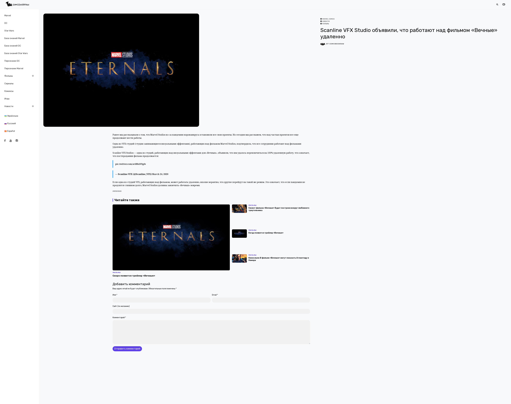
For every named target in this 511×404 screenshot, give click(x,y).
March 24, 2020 (160, 174)
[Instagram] (17, 141)
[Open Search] (497, 4)
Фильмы (8, 76)
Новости (8, 106)
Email (215, 295)
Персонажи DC (12, 61)
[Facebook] (4, 141)
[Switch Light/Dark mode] (503, 4)
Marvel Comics (328, 19)
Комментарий (119, 317)
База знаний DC (12, 45)
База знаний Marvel (14, 38)
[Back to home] (501, 398)
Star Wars (9, 30)
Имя (115, 295)
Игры (6, 98)
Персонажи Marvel (13, 68)
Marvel (7, 15)
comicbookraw (336, 44)
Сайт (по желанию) (121, 306)
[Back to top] (507, 398)
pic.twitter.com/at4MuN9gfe (130, 164)
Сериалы (8, 83)
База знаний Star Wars (16, 53)
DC (5, 23)
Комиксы (8, 91)
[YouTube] (11, 141)
